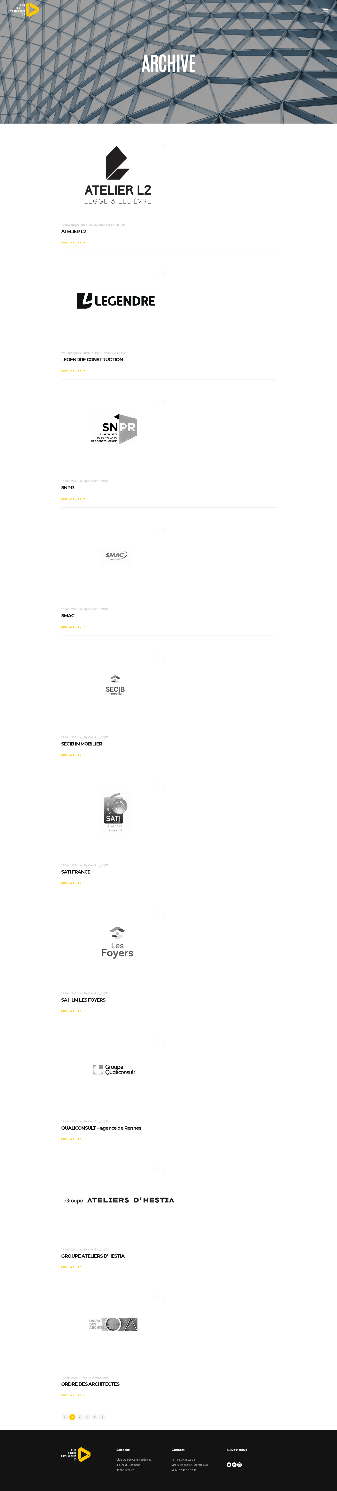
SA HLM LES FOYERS (83, 1000)
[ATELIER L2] (117, 174)
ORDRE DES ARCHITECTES (90, 1384)
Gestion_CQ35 (98, 481)
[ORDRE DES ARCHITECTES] (117, 1327)
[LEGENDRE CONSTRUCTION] (117, 302)
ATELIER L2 (73, 231)
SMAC (67, 615)
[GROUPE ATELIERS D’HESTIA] (119, 1198)
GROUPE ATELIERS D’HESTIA (92, 1256)
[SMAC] (117, 558)
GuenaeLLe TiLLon (111, 225)
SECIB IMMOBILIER (81, 744)
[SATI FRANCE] (117, 814)
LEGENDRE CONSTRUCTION (92, 359)
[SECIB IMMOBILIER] (117, 686)
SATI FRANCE (75, 872)
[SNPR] (117, 430)
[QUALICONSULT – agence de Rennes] (117, 1070)
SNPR (67, 487)
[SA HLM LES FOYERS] (117, 942)
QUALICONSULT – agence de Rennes (101, 1128)
